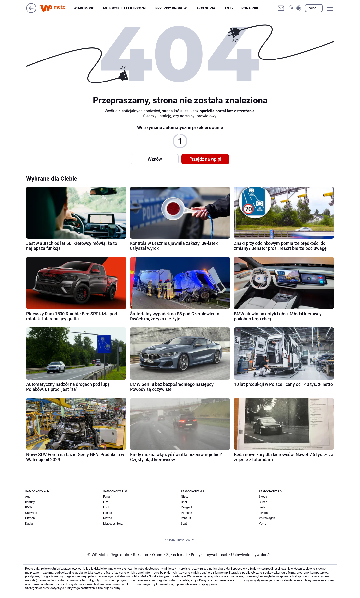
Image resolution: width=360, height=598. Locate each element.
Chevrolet (31, 513)
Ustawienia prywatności (250, 554)
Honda (107, 513)
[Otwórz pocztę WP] (281, 8)
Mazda (107, 518)
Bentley (30, 502)
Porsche (186, 513)
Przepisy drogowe (172, 8)
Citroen (30, 518)
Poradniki (250, 8)
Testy (228, 8)
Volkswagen (267, 518)
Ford (106, 507)
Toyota (263, 513)
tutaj (117, 588)
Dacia (29, 523)
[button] (295, 8)
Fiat (105, 502)
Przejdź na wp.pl (205, 159)
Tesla (262, 507)
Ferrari (107, 496)
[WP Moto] (57, 8)
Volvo (262, 523)
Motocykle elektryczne (125, 8)
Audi (28, 496)
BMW (28, 507)
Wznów (155, 159)
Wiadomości (84, 8)
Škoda (263, 496)
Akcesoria (205, 8)
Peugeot (186, 507)
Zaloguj (313, 8)
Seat (184, 523)
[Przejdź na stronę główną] (31, 11)
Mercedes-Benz (113, 523)
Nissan (185, 496)
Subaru (263, 502)
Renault (186, 518)
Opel (184, 502)
